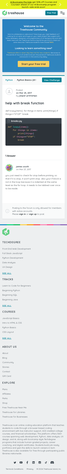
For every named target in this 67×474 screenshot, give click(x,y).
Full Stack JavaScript (12, 253)
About (5, 353)
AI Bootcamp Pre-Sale (21, 2)
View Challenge (52, 80)
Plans (4, 389)
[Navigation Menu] (62, 13)
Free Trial (51, 13)
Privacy (30, 469)
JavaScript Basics (10, 318)
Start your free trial (34, 64)
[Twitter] (15, 462)
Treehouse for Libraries (13, 412)
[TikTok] (46, 462)
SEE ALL (7, 273)
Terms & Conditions (14, 469)
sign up (33, 214)
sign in (22, 214)
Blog (4, 358)
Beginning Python (11, 290)
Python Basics (9, 327)
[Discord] (52, 462)
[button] (7, 4)
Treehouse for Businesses (14, 416)
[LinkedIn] (33, 462)
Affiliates (6, 394)
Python (9, 80)
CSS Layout (8, 332)
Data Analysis (8, 262)
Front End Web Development (16, 249)
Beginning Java (10, 299)
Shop (4, 403)
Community (8, 362)
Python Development (12, 258)
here (51, 42)
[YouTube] (21, 462)
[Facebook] (27, 462)
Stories (5, 367)
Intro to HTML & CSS (12, 323)
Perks (4, 398)
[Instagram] (40, 462)
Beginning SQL (9, 295)
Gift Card (6, 376)
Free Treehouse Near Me (14, 407)
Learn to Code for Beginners (16, 285)
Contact (6, 371)
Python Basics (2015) (27, 80)
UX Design (7, 267)
